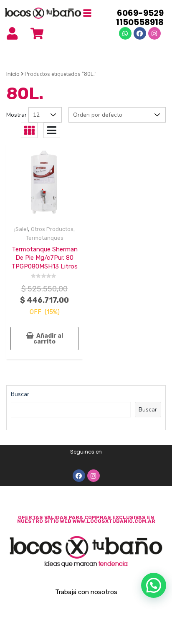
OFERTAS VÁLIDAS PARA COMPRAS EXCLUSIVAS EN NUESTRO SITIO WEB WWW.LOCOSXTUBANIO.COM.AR (86, 519)
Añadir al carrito (48, 338)
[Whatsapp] (125, 33)
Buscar (20, 394)
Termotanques (44, 238)
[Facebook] (140, 33)
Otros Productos (52, 229)
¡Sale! (21, 229)
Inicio (13, 74)
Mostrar (16, 115)
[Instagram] (154, 33)
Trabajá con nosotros (86, 592)
